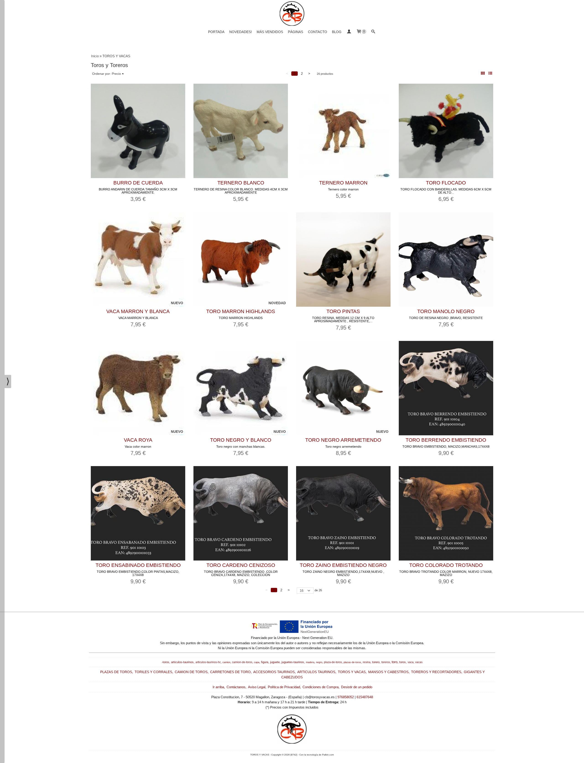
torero (376, 662)
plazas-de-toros (352, 662)
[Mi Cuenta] (348, 32)
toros (402, 662)
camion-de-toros (242, 662)
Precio (116, 73)
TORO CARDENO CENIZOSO (240, 565)
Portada (216, 32)
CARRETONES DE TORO (230, 672)
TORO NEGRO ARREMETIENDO (343, 440)
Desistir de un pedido (356, 687)
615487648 (365, 697)
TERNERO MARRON (343, 183)
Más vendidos (270, 32)
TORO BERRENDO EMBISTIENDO (446, 440)
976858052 (345, 697)
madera (310, 662)
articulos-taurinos (182, 662)
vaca (411, 662)
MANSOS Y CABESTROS (388, 672)
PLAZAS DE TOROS (116, 672)
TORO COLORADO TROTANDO (446, 565)
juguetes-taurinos (293, 662)
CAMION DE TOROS (191, 672)
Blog (337, 32)
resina (366, 662)
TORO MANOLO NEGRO (445, 311)
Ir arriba (218, 687)
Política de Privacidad (284, 687)
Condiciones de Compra (320, 687)
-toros (165, 662)
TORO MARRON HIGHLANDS (240, 311)
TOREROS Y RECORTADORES (436, 672)
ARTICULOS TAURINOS (316, 672)
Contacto (317, 32)
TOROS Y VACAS (352, 672)
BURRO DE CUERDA (138, 183)
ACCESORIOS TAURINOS (274, 672)
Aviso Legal (256, 687)
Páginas (295, 32)
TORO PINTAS (343, 311)
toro (394, 662)
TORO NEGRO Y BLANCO (240, 440)
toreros (385, 662)
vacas (418, 662)
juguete (275, 662)
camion (226, 662)
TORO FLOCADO (446, 183)
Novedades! (240, 32)
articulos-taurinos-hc (208, 662)
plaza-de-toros (333, 662)
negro (319, 662)
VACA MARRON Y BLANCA (138, 311)
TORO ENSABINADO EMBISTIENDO (138, 565)
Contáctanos (236, 687)
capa (256, 662)
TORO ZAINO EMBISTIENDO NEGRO (343, 565)
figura (264, 662)
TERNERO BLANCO (240, 183)
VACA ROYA (138, 440)
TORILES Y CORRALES (153, 672)
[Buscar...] (373, 32)
